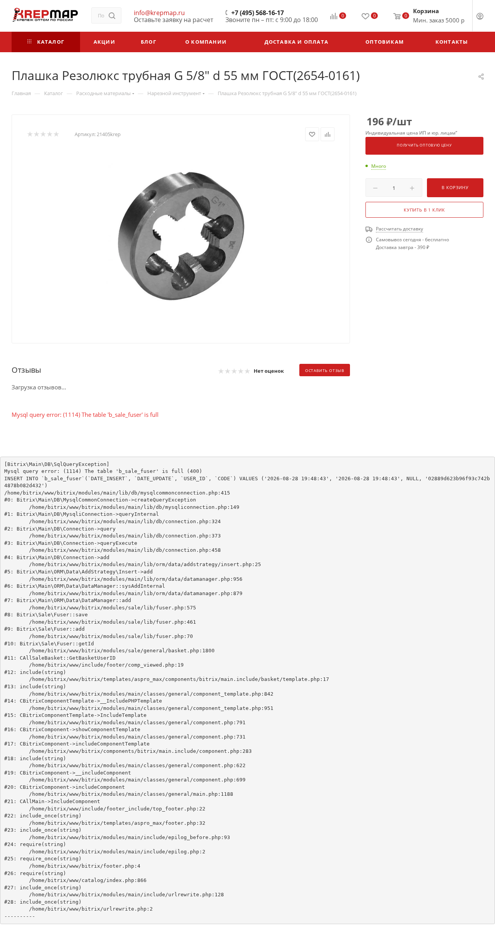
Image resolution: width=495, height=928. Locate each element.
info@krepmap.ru (159, 13)
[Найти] (111, 15)
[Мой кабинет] (479, 17)
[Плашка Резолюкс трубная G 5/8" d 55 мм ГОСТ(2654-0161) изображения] (181, 236)
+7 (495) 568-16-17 (257, 12)
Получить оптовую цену (424, 145)
